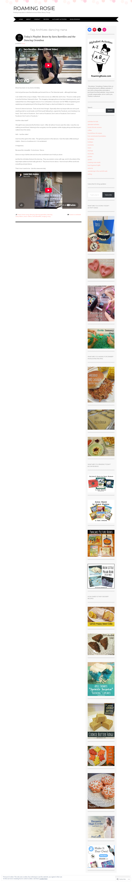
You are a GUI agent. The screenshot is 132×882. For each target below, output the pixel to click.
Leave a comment (75, 214)
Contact (37, 19)
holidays (90, 142)
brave (19, 214)
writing (90, 174)
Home (21, 19)
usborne (90, 168)
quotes (90, 159)
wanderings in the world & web (97, 171)
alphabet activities (93, 124)
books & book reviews (95, 127)
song (48, 216)
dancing (32, 214)
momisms (91, 145)
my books (91, 153)
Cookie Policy (43, 878)
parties (90, 156)
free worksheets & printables (97, 136)
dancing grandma (41, 214)
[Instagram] (104, 30)
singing (44, 216)
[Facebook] (89, 30)
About (28, 19)
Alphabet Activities (59, 19)
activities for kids (93, 121)
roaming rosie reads (94, 162)
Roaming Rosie (34, 8)
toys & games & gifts (94, 165)
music (23, 43)
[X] (99, 30)
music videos (28, 216)
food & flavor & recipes (95, 133)
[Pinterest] (94, 30)
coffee (90, 130)
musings (90, 150)
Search (90, 107)
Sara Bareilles (36, 216)
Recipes (46, 19)
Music (21, 216)
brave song (25, 214)
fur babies (91, 139)
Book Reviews (75, 19)
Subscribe (108, 195)
